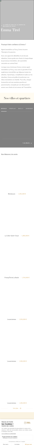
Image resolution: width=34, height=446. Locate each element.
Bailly (20, 108)
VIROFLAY (12, 108)
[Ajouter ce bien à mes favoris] (28, 161)
